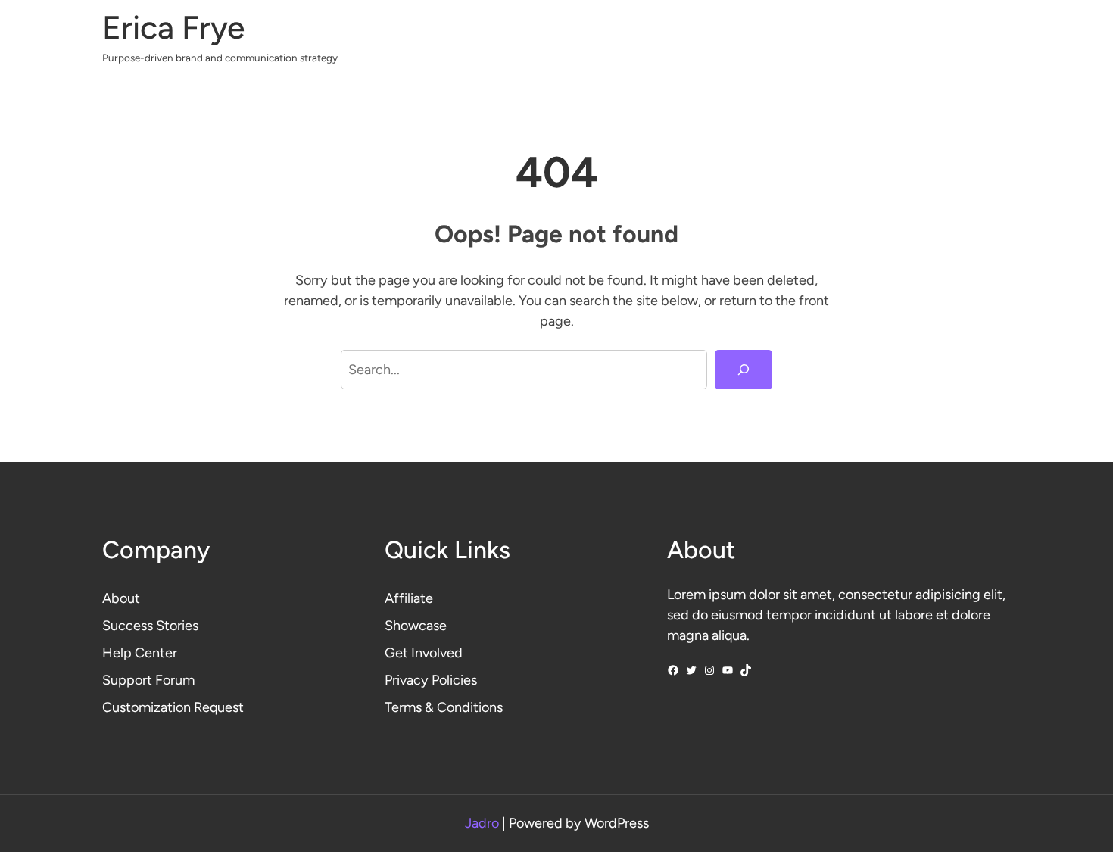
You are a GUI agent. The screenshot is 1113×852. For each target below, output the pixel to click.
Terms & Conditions (444, 707)
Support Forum (148, 680)
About (121, 598)
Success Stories (150, 625)
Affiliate (409, 598)
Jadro (482, 823)
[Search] (743, 369)
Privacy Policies (431, 680)
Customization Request (173, 707)
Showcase (416, 625)
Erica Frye (173, 27)
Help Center (139, 652)
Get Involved (424, 652)
